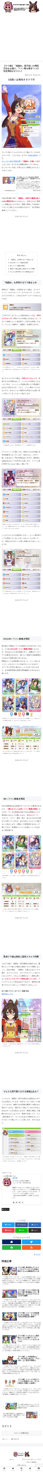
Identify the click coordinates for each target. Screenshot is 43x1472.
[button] (38, 687)
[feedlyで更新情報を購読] (19, 1202)
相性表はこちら (7, 994)
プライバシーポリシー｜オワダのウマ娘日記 (31, 1461)
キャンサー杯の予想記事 (11, 161)
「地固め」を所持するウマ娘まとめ (21, 259)
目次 (18, 255)
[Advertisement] (21, 38)
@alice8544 (32, 155)
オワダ (14, 1178)
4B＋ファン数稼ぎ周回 (17, 266)
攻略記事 (6, 1209)
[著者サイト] (13, 1202)
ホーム (11, 1459)
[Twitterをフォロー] (16, 1202)
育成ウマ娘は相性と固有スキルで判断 (22, 269)
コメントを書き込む (21, 1433)
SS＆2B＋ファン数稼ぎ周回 (19, 262)
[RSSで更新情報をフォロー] (22, 1202)
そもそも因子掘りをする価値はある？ (22, 272)
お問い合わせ (21, 1465)
